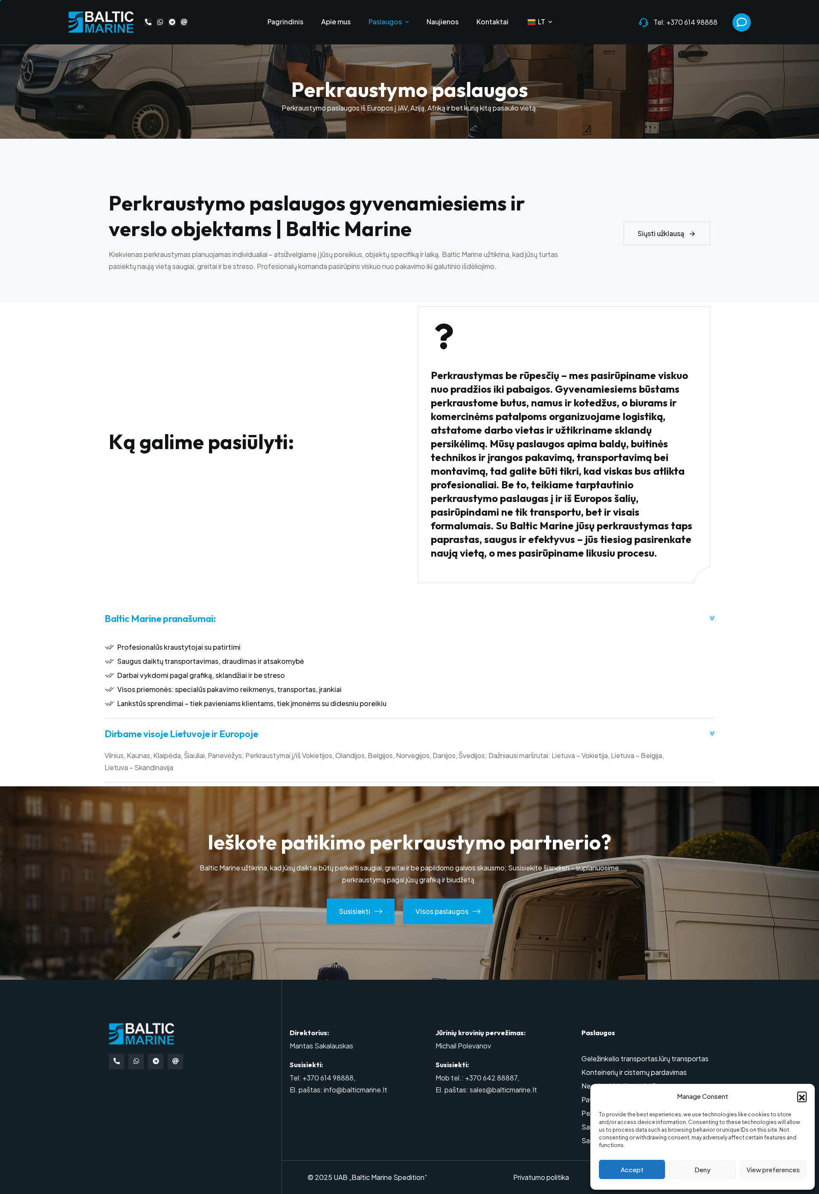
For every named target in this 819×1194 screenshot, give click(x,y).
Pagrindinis (285, 22)
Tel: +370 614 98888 (685, 22)
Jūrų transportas (683, 1058)
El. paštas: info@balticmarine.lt (338, 1089)
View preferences (773, 1169)
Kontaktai (492, 22)
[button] (802, 1096)
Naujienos (443, 22)
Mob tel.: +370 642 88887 (476, 1077)
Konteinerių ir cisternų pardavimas (634, 1072)
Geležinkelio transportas (619, 1058)
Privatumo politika (541, 1177)
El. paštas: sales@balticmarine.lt (486, 1089)
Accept (632, 1169)
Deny (702, 1169)
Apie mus (336, 22)
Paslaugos (385, 22)
